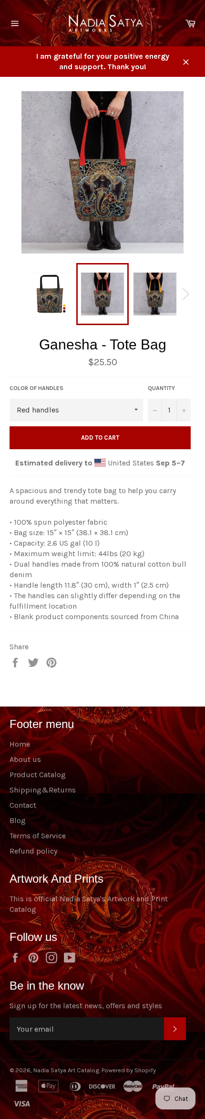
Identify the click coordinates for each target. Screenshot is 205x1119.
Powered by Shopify (129, 1070)
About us (25, 759)
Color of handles (36, 388)
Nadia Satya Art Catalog (66, 1070)
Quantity (161, 388)
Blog (18, 820)
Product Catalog (38, 774)
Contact (23, 805)
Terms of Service (38, 835)
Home (20, 744)
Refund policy (33, 850)
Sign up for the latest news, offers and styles (86, 1005)
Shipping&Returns (43, 789)
